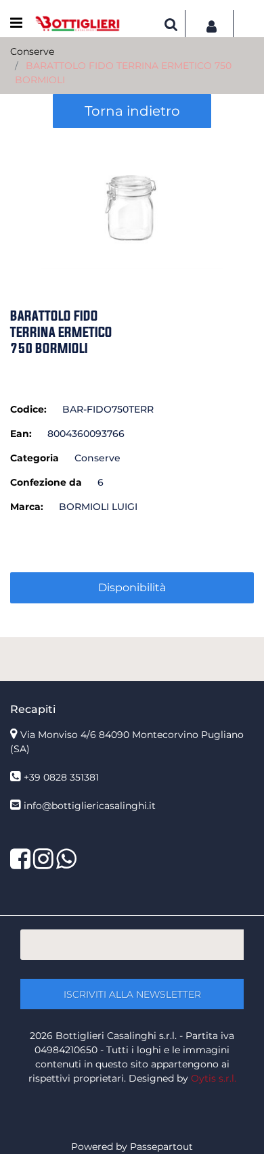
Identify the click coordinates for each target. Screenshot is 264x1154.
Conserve (32, 51)
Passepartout (161, 1146)
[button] (132, 199)
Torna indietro (132, 111)
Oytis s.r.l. (213, 1078)
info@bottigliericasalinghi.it (90, 806)
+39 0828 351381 (61, 777)
